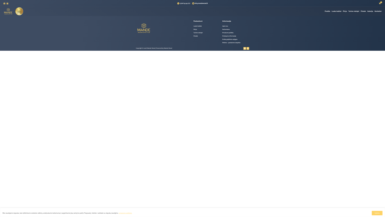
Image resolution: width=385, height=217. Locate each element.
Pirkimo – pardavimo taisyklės (231, 42)
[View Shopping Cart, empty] (379, 3)
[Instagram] (7, 3)
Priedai (363, 11)
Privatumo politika (227, 32)
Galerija (370, 11)
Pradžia (327, 11)
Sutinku (377, 213)
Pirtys (345, 11)
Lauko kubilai (336, 11)
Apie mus (225, 26)
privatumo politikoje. (125, 213)
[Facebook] (4, 3)
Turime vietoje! (353, 11)
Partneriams (226, 29)
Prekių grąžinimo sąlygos (229, 39)
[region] (192, 212)
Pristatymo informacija (229, 36)
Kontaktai (378, 11)
